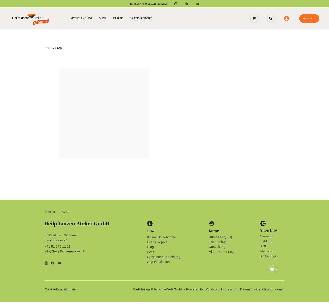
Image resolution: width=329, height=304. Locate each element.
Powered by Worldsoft (202, 289)
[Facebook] (186, 3)
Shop (103, 18)
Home (48, 48)
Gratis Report (141, 18)
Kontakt (50, 212)
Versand (266, 236)
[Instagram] (175, 3)
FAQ (150, 252)
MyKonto (266, 251)
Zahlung (266, 241)
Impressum (229, 289)
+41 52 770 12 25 (58, 246)
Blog (150, 247)
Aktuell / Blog (81, 18)
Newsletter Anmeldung (163, 257)
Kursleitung (217, 247)
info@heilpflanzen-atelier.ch (151, 3)
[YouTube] (197, 3)
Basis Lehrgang (220, 237)
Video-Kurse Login (222, 251)
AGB (65, 212)
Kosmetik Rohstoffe (161, 237)
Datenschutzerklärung (256, 289)
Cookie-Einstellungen (60, 289)
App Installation (158, 262)
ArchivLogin (269, 256)
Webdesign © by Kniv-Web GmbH (158, 289)
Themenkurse (219, 242)
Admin (279, 289)
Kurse (118, 18)
